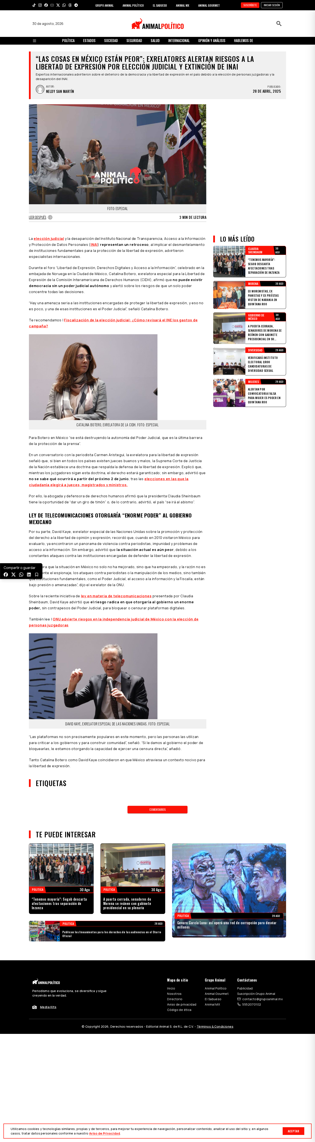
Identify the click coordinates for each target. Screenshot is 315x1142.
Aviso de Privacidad (104, 1133)
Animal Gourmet (217, 994)
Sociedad (111, 40)
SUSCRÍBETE (250, 5)
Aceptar (293, 1131)
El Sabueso (213, 999)
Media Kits (48, 1007)
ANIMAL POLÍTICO (133, 5)
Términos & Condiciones (215, 1026)
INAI (94, 244)
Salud (155, 40)
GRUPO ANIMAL (104, 5)
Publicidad (245, 988)
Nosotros (174, 994)
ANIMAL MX (182, 5)
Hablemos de (243, 40)
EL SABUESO (160, 5)
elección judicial (49, 238)
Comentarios (157, 809)
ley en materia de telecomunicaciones (116, 596)
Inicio (171, 988)
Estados (89, 40)
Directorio (174, 999)
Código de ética (179, 1010)
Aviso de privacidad (181, 1004)
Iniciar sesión (272, 5)
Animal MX (212, 1004)
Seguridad (134, 40)
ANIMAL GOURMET (209, 5)
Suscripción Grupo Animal (256, 994)
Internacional (179, 40)
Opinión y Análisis (211, 40)
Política (68, 40)
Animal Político (215, 988)
